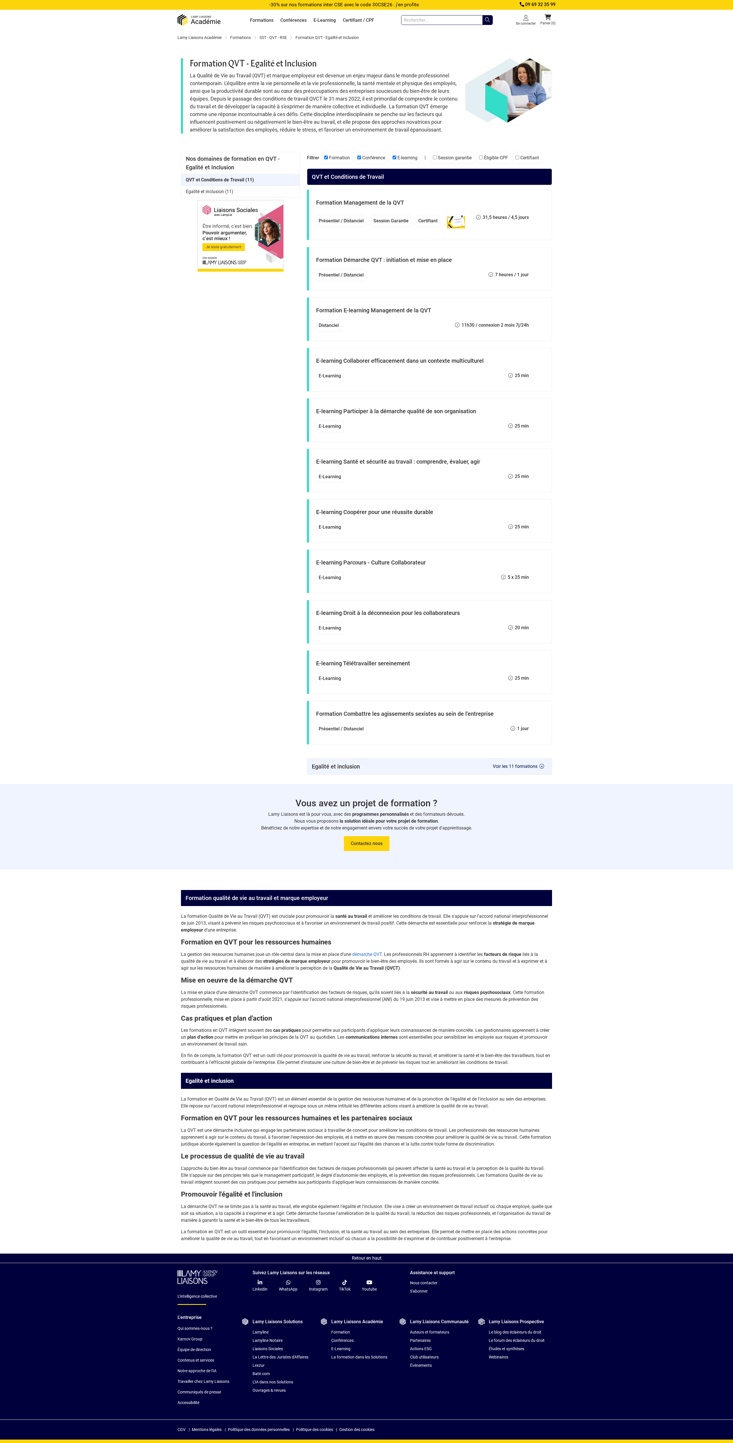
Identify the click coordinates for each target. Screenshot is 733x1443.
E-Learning (325, 20)
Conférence (373, 157)
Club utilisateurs (424, 1357)
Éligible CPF (495, 157)
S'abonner (419, 1291)
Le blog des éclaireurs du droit (515, 1332)
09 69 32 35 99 (540, 4)
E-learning (406, 157)
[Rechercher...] (487, 20)
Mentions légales (207, 1429)
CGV (182, 1429)
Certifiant (529, 157)
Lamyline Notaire (268, 1340)
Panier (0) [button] (547, 23)
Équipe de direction (194, 1349)
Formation (339, 157)
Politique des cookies (314, 1429)
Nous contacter (424, 1283)
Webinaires (498, 1357)
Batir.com (261, 1373)
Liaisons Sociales (268, 1348)
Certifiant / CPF (358, 20)
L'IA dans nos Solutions (273, 1382)
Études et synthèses (506, 1348)
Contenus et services (196, 1360)
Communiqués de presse (199, 1392)
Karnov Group (190, 1339)
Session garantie (454, 157)
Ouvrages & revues (269, 1390)
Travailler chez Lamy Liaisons (203, 1381)
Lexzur (259, 1365)
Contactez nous (367, 843)
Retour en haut (366, 1258)
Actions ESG (421, 1348)
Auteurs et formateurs (429, 1332)
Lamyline (261, 1332)
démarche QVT (367, 954)
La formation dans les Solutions (359, 1357)
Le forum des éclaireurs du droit (517, 1340)
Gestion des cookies (357, 1429)
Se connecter (526, 23)
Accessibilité (188, 1402)
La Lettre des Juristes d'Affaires (280, 1357)
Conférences (293, 20)
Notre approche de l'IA (197, 1371)
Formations (261, 20)
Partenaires (420, 1340)
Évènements (421, 1365)
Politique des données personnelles (259, 1429)
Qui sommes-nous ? (195, 1328)
